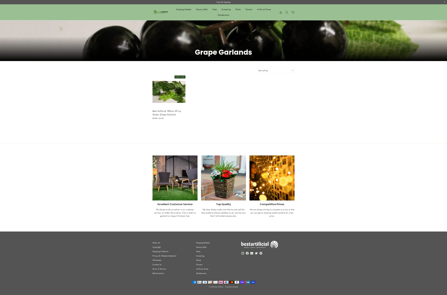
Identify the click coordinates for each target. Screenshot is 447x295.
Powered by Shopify (231, 287)
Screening (226, 9)
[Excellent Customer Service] (175, 177)
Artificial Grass (264, 9)
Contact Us (156, 264)
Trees (214, 9)
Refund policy (158, 273)
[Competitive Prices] (272, 177)
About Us (156, 242)
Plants (238, 9)
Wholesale (156, 260)
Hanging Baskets (183, 9)
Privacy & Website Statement (164, 256)
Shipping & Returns (160, 251)
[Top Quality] (223, 177)
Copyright (156, 247)
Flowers (248, 9)
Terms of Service (159, 269)
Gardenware (223, 15)
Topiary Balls (202, 9)
